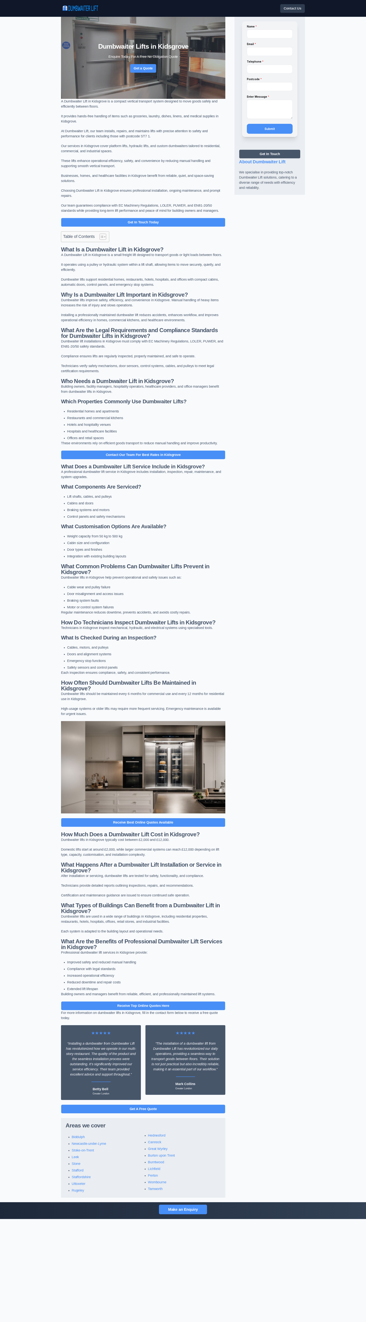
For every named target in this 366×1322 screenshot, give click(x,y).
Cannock (154, 1142)
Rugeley (78, 1190)
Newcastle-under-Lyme (89, 1144)
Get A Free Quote (143, 1109)
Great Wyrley (158, 1149)
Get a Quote (143, 68)
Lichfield (154, 1169)
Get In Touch (270, 154)
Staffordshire (81, 1177)
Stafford (77, 1170)
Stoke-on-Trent (83, 1150)
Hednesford (156, 1135)
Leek (75, 1157)
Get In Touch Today (143, 222)
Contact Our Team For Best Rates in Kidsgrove (143, 455)
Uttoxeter (78, 1184)
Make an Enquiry (183, 1209)
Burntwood (156, 1162)
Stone (76, 1164)
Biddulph (78, 1137)
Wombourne (157, 1182)
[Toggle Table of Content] (101, 236)
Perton (153, 1175)
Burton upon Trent (161, 1155)
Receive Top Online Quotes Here (143, 1006)
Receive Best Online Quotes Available (143, 822)
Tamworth (155, 1189)
